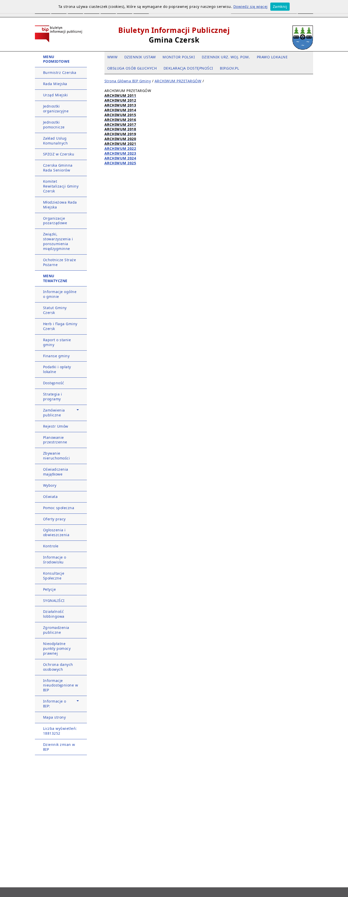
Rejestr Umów (55, 426)
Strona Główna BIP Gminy (127, 80)
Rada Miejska (55, 83)
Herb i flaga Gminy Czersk (60, 326)
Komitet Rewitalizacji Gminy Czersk (61, 186)
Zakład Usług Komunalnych (55, 141)
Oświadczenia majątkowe (55, 472)
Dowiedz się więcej (250, 6)
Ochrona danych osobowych (58, 667)
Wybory (50, 485)
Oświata (50, 496)
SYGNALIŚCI (54, 600)
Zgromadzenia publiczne (56, 630)
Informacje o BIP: (54, 703)
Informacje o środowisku (54, 559)
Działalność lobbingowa (53, 614)
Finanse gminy (56, 355)
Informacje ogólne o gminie (60, 294)
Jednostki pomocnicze (54, 124)
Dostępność (53, 382)
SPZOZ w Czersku (58, 154)
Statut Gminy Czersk (55, 310)
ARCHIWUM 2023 (120, 153)
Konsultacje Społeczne (53, 576)
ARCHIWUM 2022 (120, 148)
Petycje (49, 589)
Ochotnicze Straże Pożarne (59, 262)
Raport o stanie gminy (57, 342)
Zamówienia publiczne (54, 412)
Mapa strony (54, 717)
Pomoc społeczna (58, 507)
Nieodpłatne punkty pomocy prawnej (57, 648)
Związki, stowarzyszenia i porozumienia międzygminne (58, 241)
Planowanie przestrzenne (55, 440)
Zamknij (280, 6)
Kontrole (51, 546)
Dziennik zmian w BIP (59, 747)
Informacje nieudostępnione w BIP (60, 685)
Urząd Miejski (55, 95)
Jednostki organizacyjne (56, 108)
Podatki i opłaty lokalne (57, 369)
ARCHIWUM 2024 (120, 158)
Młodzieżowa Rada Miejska (60, 204)
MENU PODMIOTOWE (56, 59)
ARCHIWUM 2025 (120, 163)
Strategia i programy (52, 396)
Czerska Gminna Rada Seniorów (58, 168)
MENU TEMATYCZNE (55, 278)
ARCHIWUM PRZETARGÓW (178, 80)
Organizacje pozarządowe (55, 221)
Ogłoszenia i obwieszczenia (56, 532)
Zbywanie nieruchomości (56, 455)
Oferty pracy (54, 519)
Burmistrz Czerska (59, 72)
